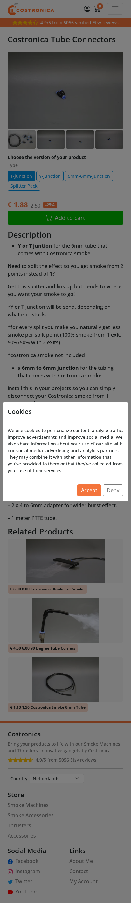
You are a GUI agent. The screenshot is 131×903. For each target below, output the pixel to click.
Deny (113, 490)
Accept (89, 490)
